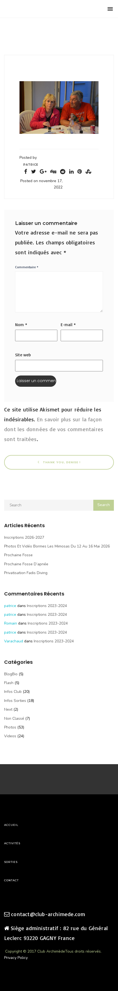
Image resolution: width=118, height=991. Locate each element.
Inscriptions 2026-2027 (24, 537)
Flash (8, 682)
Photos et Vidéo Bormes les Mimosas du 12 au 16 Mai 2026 (57, 546)
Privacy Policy (16, 957)
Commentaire (27, 267)
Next (8, 709)
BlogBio (11, 674)
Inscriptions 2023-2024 (47, 605)
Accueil (11, 825)
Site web (23, 354)
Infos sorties (15, 700)
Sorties (11, 862)
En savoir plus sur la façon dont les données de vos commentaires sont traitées (53, 429)
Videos (10, 736)
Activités (12, 843)
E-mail (68, 324)
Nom (21, 324)
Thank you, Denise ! (61, 462)
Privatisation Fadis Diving (25, 572)
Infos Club (13, 691)
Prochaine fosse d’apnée (26, 564)
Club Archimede (32, 9)
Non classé (14, 718)
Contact (11, 880)
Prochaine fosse (18, 555)
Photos (10, 727)
